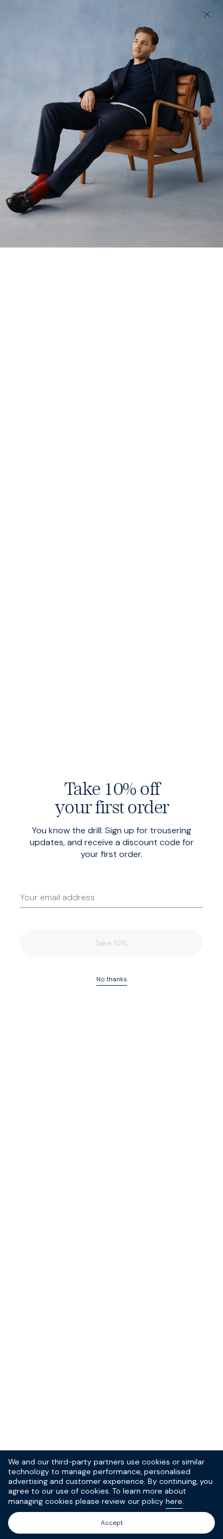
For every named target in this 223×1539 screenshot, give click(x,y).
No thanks (111, 979)
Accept (112, 1522)
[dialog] (111, 769)
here (174, 1501)
